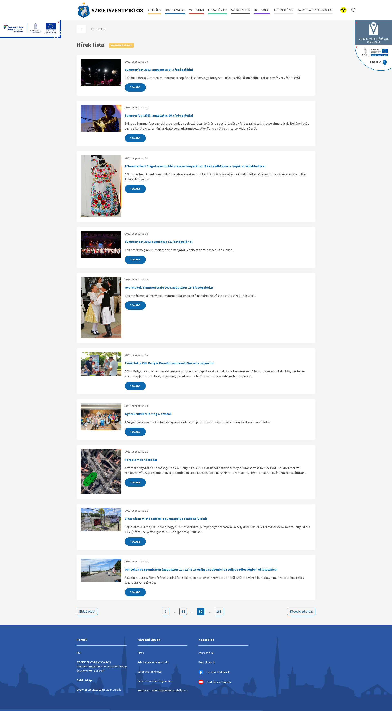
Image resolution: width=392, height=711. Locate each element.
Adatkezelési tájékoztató (153, 662)
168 (218, 611)
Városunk (196, 10)
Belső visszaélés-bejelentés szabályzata (163, 690)
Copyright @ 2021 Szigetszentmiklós (99, 689)
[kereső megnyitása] (353, 10)
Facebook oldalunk (218, 672)
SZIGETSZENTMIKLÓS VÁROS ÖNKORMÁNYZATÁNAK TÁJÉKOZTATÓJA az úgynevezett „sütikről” (102, 666)
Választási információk (315, 10)
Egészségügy (217, 10)
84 (183, 611)
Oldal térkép (84, 680)
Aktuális (154, 10)
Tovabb (135, 87)
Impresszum (206, 653)
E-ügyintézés (283, 10)
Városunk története (149, 671)
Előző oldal (87, 611)
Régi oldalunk (206, 662)
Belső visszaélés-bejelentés (155, 681)
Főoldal (101, 29)
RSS (79, 653)
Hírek (141, 653)
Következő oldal (301, 611)
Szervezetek (240, 10)
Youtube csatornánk (219, 682)
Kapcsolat (262, 10)
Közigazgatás (175, 10)
